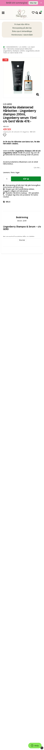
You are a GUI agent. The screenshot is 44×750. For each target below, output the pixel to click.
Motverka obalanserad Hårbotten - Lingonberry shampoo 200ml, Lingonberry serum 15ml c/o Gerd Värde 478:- (21, 51)
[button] (33, 12)
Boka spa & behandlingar (22, 31)
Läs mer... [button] (37, 168)
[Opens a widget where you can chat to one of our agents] (35, 746)
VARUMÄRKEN (11, 47)
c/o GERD (22, 47)
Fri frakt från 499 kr (22, 24)
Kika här (33, 3)
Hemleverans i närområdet (22, 35)
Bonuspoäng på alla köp (22, 28)
